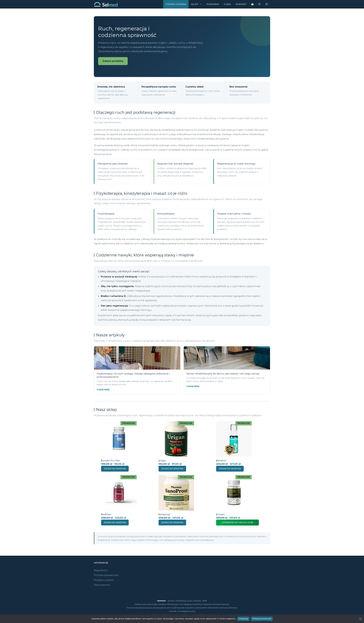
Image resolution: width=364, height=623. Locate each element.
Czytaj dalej (103, 389)
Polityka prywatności (106, 575)
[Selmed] (106, 4)
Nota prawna (102, 584)
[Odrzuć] (360, 618)
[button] (266, 4)
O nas (227, 4)
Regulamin (101, 570)
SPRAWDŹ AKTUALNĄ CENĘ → (239, 522)
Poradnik (212, 4)
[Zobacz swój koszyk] (252, 4)
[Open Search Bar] (259, 4)
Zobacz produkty (112, 61)
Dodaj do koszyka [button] (115, 468)
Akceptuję (243, 618)
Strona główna (176, 4)
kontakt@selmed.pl (186, 611)
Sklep (194, 4)
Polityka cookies (104, 580)
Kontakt (241, 4)
